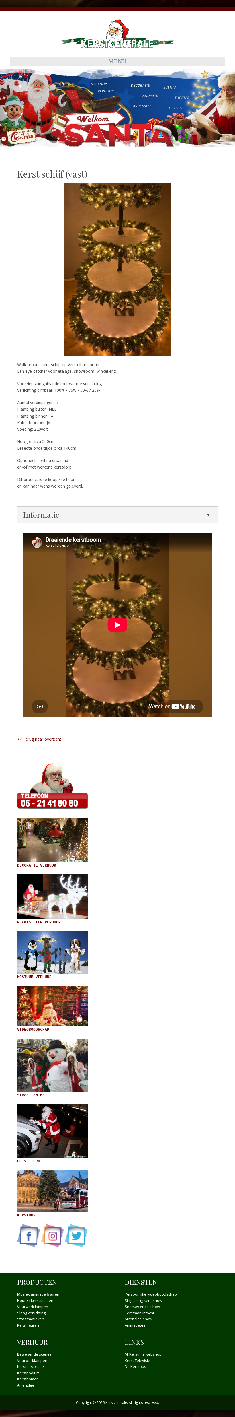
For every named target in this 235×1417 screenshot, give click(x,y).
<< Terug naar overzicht (39, 739)
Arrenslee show (138, 1318)
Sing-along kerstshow (143, 1300)
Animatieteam (137, 1325)
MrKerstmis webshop (143, 1354)
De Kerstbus (135, 1366)
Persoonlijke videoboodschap (151, 1294)
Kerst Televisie (137, 1360)
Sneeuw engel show (142, 1306)
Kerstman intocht (139, 1312)
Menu (117, 61)
